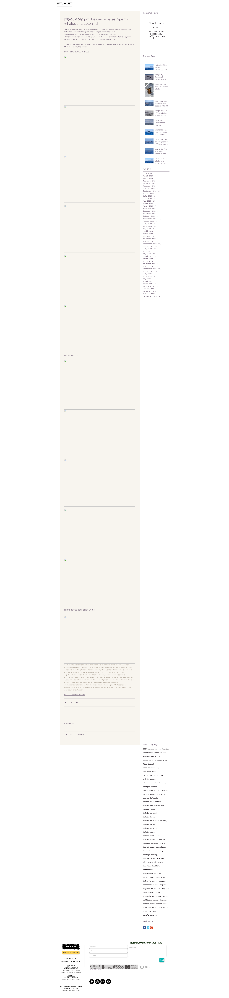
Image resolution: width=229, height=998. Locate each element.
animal (154, 787)
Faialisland (148, 756)
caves (165, 896)
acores (153, 779)
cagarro (163, 885)
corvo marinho (149, 911)
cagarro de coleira (151, 889)
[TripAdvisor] (97, 981)
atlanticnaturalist (151, 791)
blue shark (161, 858)
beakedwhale (161, 847)
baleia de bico (149, 817)
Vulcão (146, 779)
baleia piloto (149, 832)
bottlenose (148, 870)
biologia (161, 851)
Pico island (148, 764)
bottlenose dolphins (152, 874)
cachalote (163, 881)
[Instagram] (102, 981)
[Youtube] (108, 981)
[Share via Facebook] (65, 702)
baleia (158, 802)
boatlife (156, 866)
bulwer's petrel (150, 881)
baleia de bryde (150, 828)
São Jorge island (150, 775)
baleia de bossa (150, 824)
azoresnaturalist (158, 794)
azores (146, 794)
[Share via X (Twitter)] (71, 702)
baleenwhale (148, 802)
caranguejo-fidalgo (151, 892)
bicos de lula (149, 851)
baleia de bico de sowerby (155, 821)
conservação (162, 908)
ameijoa (146, 787)
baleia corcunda (150, 813)
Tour (162, 775)
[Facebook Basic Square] (144, 927)
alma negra (162, 783)
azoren (164, 791)
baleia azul (159, 806)
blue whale (148, 862)
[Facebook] (91, 981)
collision (147, 900)
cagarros (165, 889)
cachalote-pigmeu (150, 885)
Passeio (160, 760)
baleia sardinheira (151, 836)
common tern (161, 904)
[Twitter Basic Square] (148, 927)
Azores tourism (162, 749)
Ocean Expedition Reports (74, 695)
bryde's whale (161, 877)
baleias (146, 843)
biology (154, 855)
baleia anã (148, 806)
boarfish (147, 866)
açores (146, 798)
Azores (151, 749)
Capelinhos (148, 753)
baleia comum (149, 809)
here (79, 979)
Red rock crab (149, 772)
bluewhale (158, 862)
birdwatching (149, 858)
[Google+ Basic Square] (151, 927)
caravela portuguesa (152, 896)
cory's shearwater (151, 915)
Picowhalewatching (151, 768)
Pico (167, 760)
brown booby (148, 877)
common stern (149, 904)
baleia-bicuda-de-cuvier (154, 840)
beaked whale (149, 847)
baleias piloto (158, 843)
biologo (146, 855)
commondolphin (149, 908)
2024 (145, 749)
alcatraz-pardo (149, 783)
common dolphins (160, 900)
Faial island (160, 753)
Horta (157, 756)
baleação (154, 798)
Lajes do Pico (149, 760)
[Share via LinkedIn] (77, 702)
